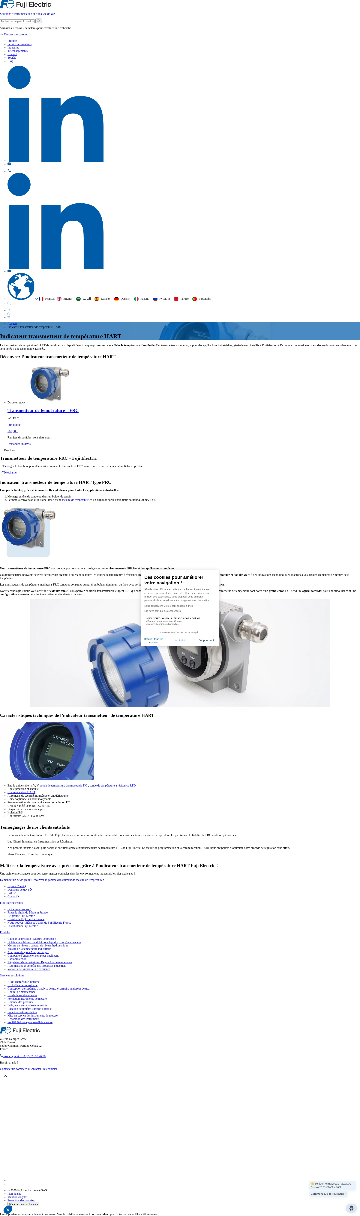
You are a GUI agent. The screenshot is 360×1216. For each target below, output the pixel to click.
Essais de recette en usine (22, 995)
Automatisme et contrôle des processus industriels (37, 965)
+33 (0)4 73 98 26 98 (24, 1056)
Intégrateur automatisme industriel (27, 1005)
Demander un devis (19, 443)
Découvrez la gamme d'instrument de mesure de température (67, 879)
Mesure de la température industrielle (29, 948)
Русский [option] (164, 298)
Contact (12, 54)
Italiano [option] (144, 298)
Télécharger (10, 472)
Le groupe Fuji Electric (21, 915)
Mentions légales (17, 1197)
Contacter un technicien (44, 1068)
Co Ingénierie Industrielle (23, 985)
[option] (64, 299)
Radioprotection (17, 959)
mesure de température (75, 499)
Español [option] (105, 298)
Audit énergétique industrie (24, 981)
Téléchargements (18, 50)
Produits (12, 40)
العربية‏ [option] (86, 298)
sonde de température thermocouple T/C (63, 785)
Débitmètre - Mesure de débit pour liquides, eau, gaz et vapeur (44, 942)
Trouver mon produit (15, 34)
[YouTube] (9, 1183)
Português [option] (205, 298)
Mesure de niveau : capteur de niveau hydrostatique (38, 945)
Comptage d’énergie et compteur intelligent (33, 955)
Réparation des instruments (23, 1018)
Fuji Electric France (11, 902)
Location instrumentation (22, 1012)
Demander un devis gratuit (15, 879)
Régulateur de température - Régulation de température (40, 962)
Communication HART (21, 792)
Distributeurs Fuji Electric (23, 926)
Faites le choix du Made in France (28, 912)
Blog (10, 61)
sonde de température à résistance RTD (113, 785)
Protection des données (21, 1200)
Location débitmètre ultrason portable (30, 1008)
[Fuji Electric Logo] (20, 1032)
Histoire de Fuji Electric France (26, 919)
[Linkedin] (56, 1180)
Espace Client (16, 886)
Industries (13, 47)
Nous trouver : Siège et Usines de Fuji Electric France (39, 922)
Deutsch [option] (125, 298)
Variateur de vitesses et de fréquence (29, 969)
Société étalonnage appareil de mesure (30, 1022)
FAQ (11, 893)
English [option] (67, 298)
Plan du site (14, 1193)
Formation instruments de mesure (27, 998)
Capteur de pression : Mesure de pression (32, 938)
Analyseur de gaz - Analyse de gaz (28, 952)
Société (12, 57)
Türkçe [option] (184, 298)
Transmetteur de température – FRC (43, 410)
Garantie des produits (20, 1002)
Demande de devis (19, 889)
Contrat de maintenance (21, 991)
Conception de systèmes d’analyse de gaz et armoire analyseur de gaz (48, 988)
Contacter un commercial (15, 1068)
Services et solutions (20, 44)
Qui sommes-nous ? (19, 909)
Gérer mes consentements (23, 1204)
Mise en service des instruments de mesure (33, 1015)
